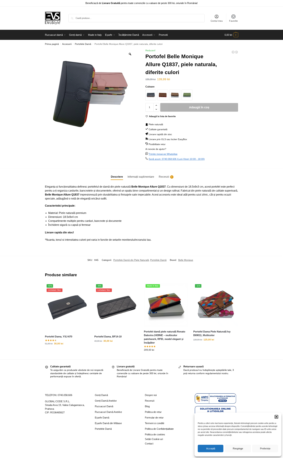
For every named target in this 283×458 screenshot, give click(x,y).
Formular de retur (154, 417)
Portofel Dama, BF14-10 (108, 336)
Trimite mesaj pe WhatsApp (163, 154)
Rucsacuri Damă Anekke (108, 412)
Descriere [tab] (117, 176)
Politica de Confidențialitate (159, 428)
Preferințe (265, 448)
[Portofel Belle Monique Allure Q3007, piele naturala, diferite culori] (236, 52)
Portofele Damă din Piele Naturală (131, 260)
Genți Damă (101, 395)
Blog (147, 406)
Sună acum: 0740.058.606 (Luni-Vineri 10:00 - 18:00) (177, 159)
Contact (149, 443)
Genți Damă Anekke (106, 400)
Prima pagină (52, 44)
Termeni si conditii (154, 423)
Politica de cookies (155, 434)
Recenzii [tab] (165, 176)
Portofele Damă (83, 44)
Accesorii (67, 44)
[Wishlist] (84, 287)
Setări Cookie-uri (154, 439)
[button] (276, 416)
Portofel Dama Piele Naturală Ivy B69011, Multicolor (211, 333)
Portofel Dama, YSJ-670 (58, 336)
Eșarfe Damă (102, 417)
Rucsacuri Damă (104, 406)
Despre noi (151, 395)
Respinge (238, 448)
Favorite (233, 21)
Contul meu (217, 21)
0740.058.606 (65, 395)
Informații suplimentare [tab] (141, 176)
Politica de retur (153, 412)
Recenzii (149, 400)
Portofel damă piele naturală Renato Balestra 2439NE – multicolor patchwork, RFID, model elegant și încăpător (164, 337)
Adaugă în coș (199, 107)
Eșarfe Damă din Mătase (108, 423)
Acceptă (210, 448)
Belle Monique (185, 260)
